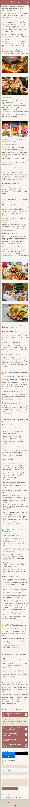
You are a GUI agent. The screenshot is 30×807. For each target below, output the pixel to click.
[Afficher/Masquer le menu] (27, 2)
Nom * (3, 764)
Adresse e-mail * (6, 771)
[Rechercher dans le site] (2, 2)
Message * (4, 777)
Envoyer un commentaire (10, 789)
